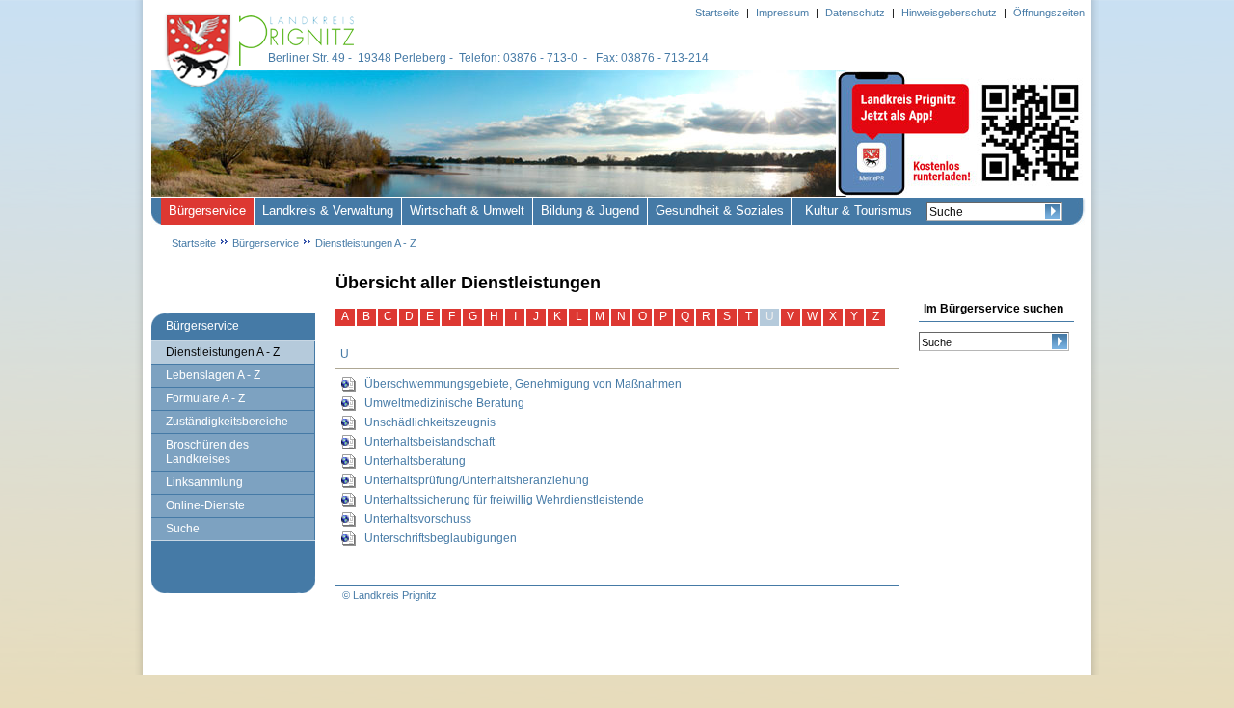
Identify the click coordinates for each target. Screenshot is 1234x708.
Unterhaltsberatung (415, 461)
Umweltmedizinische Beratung (444, 403)
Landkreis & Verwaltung (327, 211)
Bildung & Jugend (590, 211)
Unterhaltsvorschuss (417, 519)
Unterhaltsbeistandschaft (429, 442)
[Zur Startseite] (262, 88)
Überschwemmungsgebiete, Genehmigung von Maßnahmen (523, 384)
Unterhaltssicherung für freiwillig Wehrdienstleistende (504, 499)
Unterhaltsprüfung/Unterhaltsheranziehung (476, 480)
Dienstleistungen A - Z (365, 243)
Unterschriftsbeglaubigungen (440, 538)
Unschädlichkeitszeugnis (430, 422)
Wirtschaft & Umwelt (467, 211)
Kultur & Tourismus (858, 211)
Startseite (194, 243)
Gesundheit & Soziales (720, 211)
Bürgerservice (207, 211)
